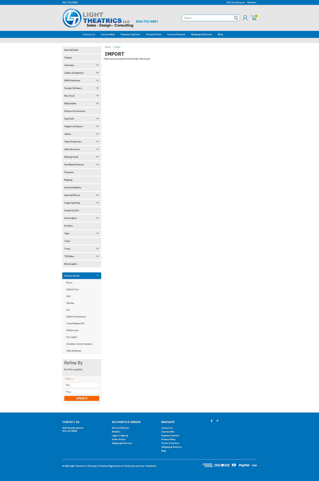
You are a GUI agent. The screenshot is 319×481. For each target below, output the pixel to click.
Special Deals (71, 50)
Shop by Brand (71, 275)
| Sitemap (91, 466)
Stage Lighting (72, 202)
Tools (67, 241)
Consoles (69, 65)
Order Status (119, 439)
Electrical (69, 95)
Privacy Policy (153, 34)
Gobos (67, 134)
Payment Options (130, 34)
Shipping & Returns (201, 34)
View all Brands (73, 350)
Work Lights (70, 264)
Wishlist (252, 2)
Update (81, 398)
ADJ (68, 296)
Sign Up (124, 435)
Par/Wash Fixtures (74, 164)
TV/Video (69, 256)
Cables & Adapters (74, 72)
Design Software (73, 88)
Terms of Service (176, 34)
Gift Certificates (235, 2)
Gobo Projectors (73, 141)
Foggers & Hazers (73, 126)
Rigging (68, 180)
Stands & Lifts (71, 210)
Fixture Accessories (74, 111)
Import (117, 47)
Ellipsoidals (70, 103)
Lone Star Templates (145, 466)
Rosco (69, 282)
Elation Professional (76, 316)
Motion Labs (72, 330)
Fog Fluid (69, 118)
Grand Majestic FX (75, 323)
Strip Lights (70, 218)
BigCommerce (116, 466)
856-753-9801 (70, 2)
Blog (220, 34)
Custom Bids (108, 34)
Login (114, 435)
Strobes (68, 225)
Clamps (68, 57)
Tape (66, 233)
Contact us (89, 34)
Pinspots (69, 172)
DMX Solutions (72, 80)
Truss (67, 248)
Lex (68, 309)
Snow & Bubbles (72, 187)
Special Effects (72, 195)
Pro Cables (71, 337)
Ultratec (70, 303)
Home (107, 47)
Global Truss (72, 289)
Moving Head (71, 157)
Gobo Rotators (72, 149)
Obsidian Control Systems (79, 344)
